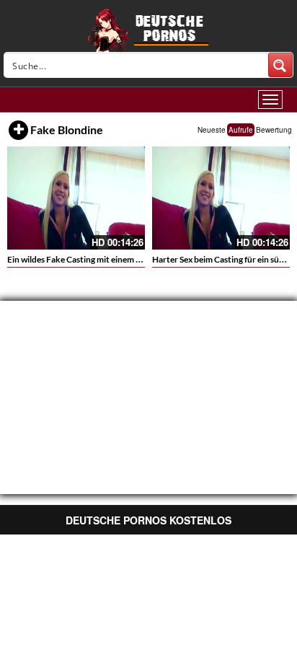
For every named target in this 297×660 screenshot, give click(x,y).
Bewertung (274, 130)
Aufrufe (241, 130)
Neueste (212, 130)
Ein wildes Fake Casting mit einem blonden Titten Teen (109, 259)
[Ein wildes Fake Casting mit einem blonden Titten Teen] (76, 198)
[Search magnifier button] (280, 65)
